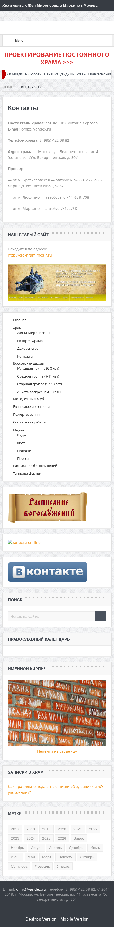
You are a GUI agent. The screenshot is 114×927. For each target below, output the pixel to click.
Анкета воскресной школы (39, 391)
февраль (42, 866)
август (36, 848)
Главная (19, 320)
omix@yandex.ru (31, 889)
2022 (93, 829)
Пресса (23, 458)
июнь (15, 857)
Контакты (25, 356)
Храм (17, 327)
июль (95, 848)
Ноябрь (17, 848)
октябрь (87, 857)
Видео (22, 435)
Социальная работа (29, 422)
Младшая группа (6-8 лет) (38, 368)
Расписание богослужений (35, 465)
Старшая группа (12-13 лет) (39, 384)
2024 (31, 838)
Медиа (18, 430)
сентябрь (19, 866)
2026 (62, 838)
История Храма (30, 340)
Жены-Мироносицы (33, 332)
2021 (77, 829)
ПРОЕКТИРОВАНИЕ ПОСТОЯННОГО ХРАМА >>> (56, 58)
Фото (21, 442)
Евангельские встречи (31, 406)
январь (63, 866)
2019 (46, 829)
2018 (31, 829)
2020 (62, 829)
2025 (46, 838)
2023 (15, 838)
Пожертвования (26, 414)
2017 (15, 829)
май (31, 857)
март (46, 857)
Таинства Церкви (27, 473)
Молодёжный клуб (28, 398)
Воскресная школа (28, 363)
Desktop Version (40, 919)
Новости (24, 450)
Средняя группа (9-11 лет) (38, 376)
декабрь (76, 848)
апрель (55, 848)
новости (65, 857)
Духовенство (27, 348)
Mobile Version (74, 919)
